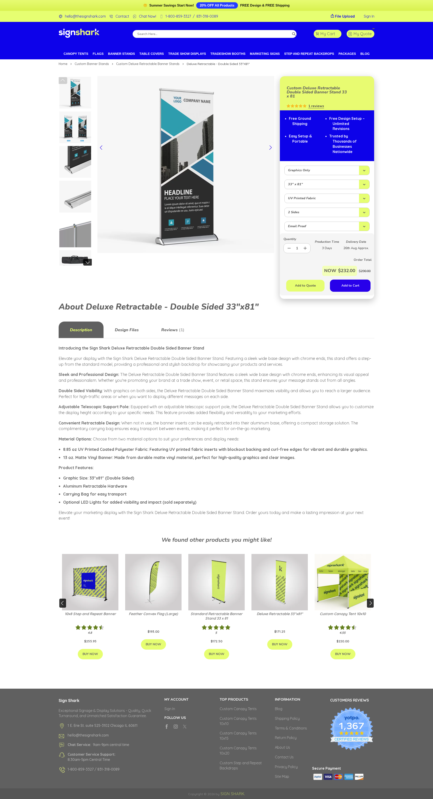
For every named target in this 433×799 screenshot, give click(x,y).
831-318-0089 (207, 16)
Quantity (289, 239)
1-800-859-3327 (178, 16)
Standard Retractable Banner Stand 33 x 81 (216, 616)
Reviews (172, 330)
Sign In (369, 16)
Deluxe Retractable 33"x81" (280, 613)
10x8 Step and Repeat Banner (90, 613)
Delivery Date (356, 242)
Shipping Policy (287, 718)
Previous (62, 80)
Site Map (282, 776)
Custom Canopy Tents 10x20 (238, 750)
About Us (282, 747)
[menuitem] (75, 53)
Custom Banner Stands (92, 64)
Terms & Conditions (291, 728)
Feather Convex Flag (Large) (153, 613)
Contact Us (284, 757)
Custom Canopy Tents (238, 708)
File (345, 16)
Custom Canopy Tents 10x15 (238, 736)
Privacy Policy (286, 766)
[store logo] (79, 34)
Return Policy (286, 737)
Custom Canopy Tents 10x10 (238, 721)
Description (81, 330)
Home (63, 64)
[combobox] (215, 34)
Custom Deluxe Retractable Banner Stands (148, 64)
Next (87, 262)
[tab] (81, 330)
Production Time (327, 242)
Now (330, 271)
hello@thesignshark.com (85, 16)
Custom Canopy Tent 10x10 (343, 613)
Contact (122, 16)
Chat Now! (147, 16)
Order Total (356, 260)
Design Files (127, 330)
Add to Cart (350, 285)
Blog (278, 708)
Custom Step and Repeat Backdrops (241, 765)
